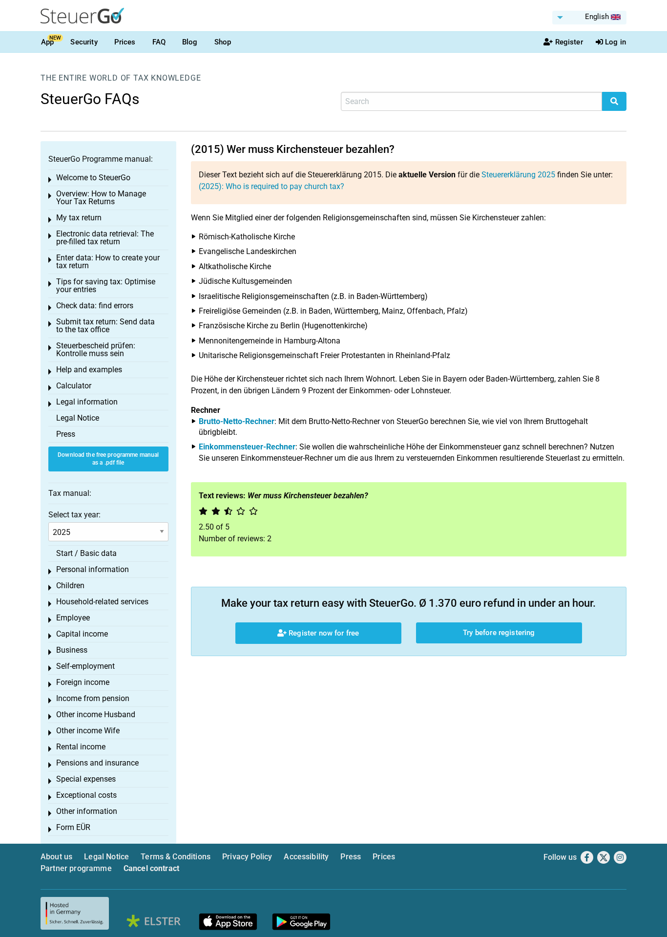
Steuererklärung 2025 (518, 174)
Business (71, 650)
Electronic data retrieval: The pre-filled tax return (105, 237)
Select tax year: (74, 514)
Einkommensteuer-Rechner (247, 446)
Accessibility (306, 856)
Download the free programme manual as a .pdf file (108, 459)
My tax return (79, 217)
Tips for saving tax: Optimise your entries (105, 285)
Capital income (82, 634)
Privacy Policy (247, 856)
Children (70, 585)
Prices (125, 42)
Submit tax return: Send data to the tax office (105, 325)
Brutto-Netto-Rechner (236, 421)
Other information (86, 811)
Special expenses (86, 779)
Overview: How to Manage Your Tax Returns (101, 197)
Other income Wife (88, 730)
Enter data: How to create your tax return (108, 261)
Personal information (92, 569)
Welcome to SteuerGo (93, 177)
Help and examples (89, 369)
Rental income (80, 746)
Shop (222, 42)
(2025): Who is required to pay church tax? (271, 186)
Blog (190, 42)
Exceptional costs (86, 795)
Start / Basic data (86, 553)
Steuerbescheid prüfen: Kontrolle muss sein (95, 349)
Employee (73, 617)
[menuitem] (589, 17)
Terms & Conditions (175, 856)
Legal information (87, 401)
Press (65, 434)
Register (569, 42)
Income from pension (92, 698)
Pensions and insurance (97, 762)
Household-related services (102, 601)
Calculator (73, 385)
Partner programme (76, 868)
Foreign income (82, 682)
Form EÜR (73, 827)
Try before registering (499, 632)
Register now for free (323, 633)
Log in (615, 42)
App (47, 42)
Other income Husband (95, 714)
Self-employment (85, 666)
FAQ (159, 42)
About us (56, 856)
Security (83, 42)
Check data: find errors (94, 305)
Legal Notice (77, 418)
